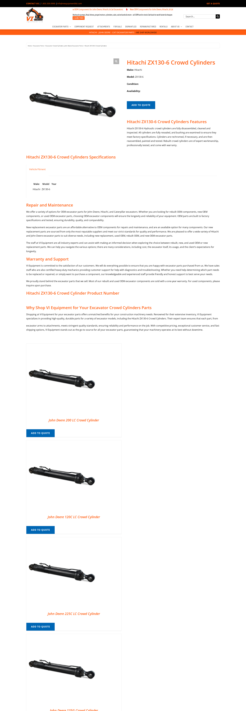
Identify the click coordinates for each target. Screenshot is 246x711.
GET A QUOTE (213, 3)
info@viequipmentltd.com (69, 3)
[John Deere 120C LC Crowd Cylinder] (62, 442)
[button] (116, 61)
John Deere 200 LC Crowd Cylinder (74, 420)
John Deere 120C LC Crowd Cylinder (74, 517)
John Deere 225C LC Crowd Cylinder (74, 613)
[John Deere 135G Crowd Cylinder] (62, 635)
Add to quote (141, 105)
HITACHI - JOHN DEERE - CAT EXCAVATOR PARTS (111, 32)
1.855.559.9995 (48, 3)
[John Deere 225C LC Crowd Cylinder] (62, 539)
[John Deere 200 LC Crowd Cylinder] (62, 345)
